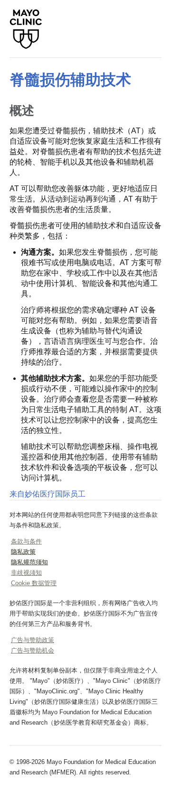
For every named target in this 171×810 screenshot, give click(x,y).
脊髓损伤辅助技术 (70, 79)
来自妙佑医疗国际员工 (48, 494)
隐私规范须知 (29, 562)
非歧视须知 (26, 572)
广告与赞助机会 (32, 650)
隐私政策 (23, 551)
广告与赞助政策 (32, 640)
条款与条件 (26, 541)
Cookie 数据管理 (34, 583)
